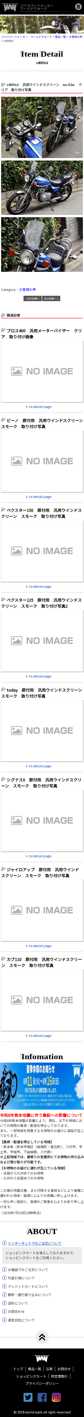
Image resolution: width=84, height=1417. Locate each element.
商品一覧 (34, 1368)
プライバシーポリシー (42, 1383)
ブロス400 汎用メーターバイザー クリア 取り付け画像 (41, 333)
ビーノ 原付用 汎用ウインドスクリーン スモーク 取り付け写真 (42, 423)
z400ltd (42, 62)
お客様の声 (27, 289)
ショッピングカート (31, 1376)
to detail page (40, 406)
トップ (18, 1368)
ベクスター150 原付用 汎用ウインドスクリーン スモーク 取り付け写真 (41, 513)
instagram (56, 1397)
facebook (42, 1397)
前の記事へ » (51, 298)
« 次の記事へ (33, 298)
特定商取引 (59, 1376)
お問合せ (64, 1368)
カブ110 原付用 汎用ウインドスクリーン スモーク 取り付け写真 (41, 962)
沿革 (49, 1368)
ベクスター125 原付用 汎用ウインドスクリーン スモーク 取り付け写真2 (41, 603)
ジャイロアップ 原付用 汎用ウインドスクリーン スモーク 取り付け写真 (40, 872)
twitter (28, 1397)
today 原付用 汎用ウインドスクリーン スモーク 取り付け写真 (42, 693)
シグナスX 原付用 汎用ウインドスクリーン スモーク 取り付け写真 (41, 783)
